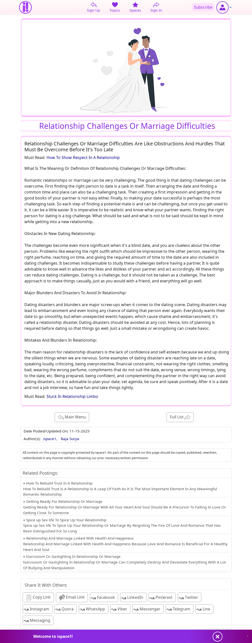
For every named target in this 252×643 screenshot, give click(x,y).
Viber (119, 609)
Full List (177, 417)
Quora (64, 609)
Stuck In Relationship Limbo (72, 396)
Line (203, 609)
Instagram (36, 609)
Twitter (188, 597)
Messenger (146, 609)
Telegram (178, 609)
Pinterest (161, 597)
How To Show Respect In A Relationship (83, 157)
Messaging (36, 620)
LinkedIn (132, 597)
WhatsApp (92, 609)
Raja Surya (70, 438)
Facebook (103, 597)
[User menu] (224, 7)
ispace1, (50, 438)
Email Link (75, 597)
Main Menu (75, 417)
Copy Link (41, 597)
